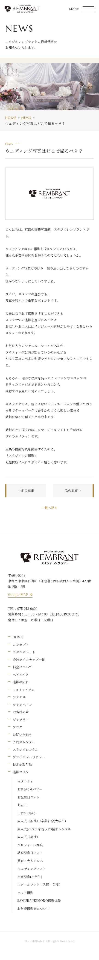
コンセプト (21, 644)
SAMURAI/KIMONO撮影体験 (39, 900)
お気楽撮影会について (33, 908)
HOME (18, 637)
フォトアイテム (24, 689)
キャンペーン (22, 704)
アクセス (19, 697)
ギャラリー (21, 719)
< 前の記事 (26, 490)
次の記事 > (73, 490)
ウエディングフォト (31, 868)
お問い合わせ (22, 734)
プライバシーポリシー (29, 757)
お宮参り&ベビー (29, 789)
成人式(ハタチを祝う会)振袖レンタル (44, 829)
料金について (22, 667)
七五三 (22, 805)
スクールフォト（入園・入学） (39, 884)
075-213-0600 (27, 608)
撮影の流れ (21, 682)
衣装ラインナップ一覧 (29, 659)
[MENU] (88, 9)
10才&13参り (26, 813)
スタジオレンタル (25, 749)
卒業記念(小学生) (29, 876)
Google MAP (18, 594)
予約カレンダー (24, 742)
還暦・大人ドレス (30, 860)
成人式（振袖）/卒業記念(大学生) (41, 821)
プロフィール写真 (30, 845)
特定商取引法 (22, 764)
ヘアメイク (21, 674)
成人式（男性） (28, 836)
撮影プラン (21, 772)
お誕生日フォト (28, 797)
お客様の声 (21, 712)
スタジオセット (24, 652)
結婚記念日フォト (30, 852)
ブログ (17, 727)
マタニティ (25, 781)
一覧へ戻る (49, 507)
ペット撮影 (25, 892)
